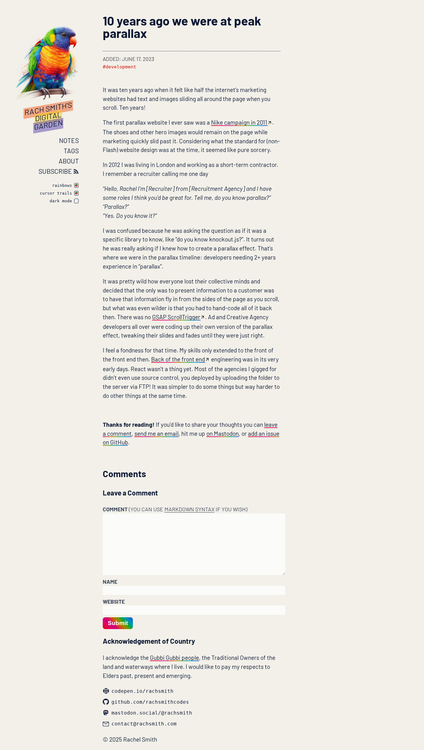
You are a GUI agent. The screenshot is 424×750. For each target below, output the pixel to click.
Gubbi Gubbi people (174, 657)
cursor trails (56, 193)
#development (119, 67)
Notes (69, 140)
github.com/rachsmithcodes (150, 702)
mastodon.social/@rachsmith (151, 713)
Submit (118, 623)
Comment (175, 509)
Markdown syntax (189, 509)
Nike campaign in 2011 (239, 122)
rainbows (62, 186)
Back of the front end (178, 359)
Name (110, 581)
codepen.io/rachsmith (142, 691)
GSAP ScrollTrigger (176, 316)
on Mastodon (222, 433)
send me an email (156, 433)
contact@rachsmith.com (144, 724)
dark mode (61, 201)
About (69, 161)
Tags (71, 150)
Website (114, 601)
